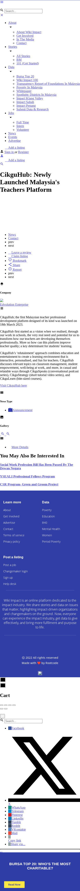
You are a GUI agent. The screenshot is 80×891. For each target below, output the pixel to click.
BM (19, 59)
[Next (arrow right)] (5, 708)
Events (12, 137)
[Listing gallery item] (2, 434)
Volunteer (22, 129)
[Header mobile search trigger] (2, 164)
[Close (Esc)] (1, 705)
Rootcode (52, 663)
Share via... (18, 844)
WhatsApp (18, 807)
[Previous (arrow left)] (1, 708)
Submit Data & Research (32, 109)
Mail (14, 833)
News (12, 133)
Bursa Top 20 (25, 76)
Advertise (14, 140)
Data (11, 67)
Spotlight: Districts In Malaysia (36, 94)
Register (23, 152)
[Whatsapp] (62, 644)
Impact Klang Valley (29, 98)
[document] (40, 870)
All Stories (23, 56)
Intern (20, 126)
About (12, 22)
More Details (19, 447)
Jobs (11, 113)
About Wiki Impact (28, 32)
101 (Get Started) (27, 63)
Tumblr (16, 822)
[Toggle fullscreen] (9, 705)
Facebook (17, 728)
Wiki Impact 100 (27, 80)
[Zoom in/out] (14, 705)
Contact (21, 43)
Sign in (10, 152)
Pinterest (17, 815)
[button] (40, 850)
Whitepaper (23, 91)
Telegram (17, 811)
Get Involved (24, 35)
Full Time (22, 122)
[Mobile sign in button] (2, 156)
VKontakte (18, 829)
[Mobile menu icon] (40, 2)
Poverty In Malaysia (29, 87)
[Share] (5, 705)
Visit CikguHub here (13, 385)
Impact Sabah (25, 102)
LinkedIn (17, 818)
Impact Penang (26, 105)
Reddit (15, 826)
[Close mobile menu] (2, 15)
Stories (12, 46)
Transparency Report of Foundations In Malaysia (48, 83)
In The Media (25, 39)
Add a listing (16, 147)
